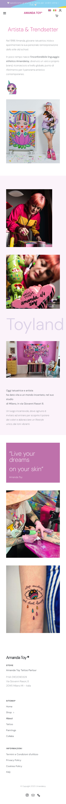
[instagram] (27, 795)
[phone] (38, 795)
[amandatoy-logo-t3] (33, 12)
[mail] (33, 795)
